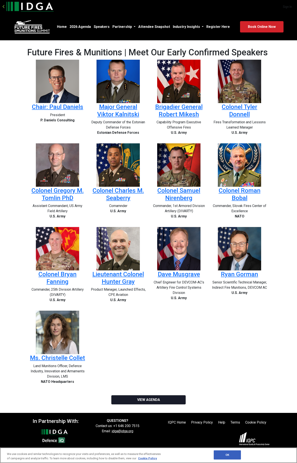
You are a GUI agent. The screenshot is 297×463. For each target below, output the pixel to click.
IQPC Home (177, 422)
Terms (235, 422)
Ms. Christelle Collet (57, 357)
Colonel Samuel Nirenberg (178, 194)
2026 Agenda (80, 27)
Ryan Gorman (239, 274)
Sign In (287, 6)
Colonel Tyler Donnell (239, 110)
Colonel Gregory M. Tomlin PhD (58, 194)
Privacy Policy (202, 422)
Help (221, 422)
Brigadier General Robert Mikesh (179, 110)
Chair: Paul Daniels (57, 106)
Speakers (102, 27)
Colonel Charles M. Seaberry (118, 194)
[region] (148, 455)
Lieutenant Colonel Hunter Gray (118, 278)
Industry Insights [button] (187, 27)
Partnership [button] (122, 27)
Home (62, 27)
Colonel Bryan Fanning (57, 278)
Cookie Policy (255, 422)
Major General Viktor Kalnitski (118, 110)
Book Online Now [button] (262, 27)
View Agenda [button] (148, 400)
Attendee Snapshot (154, 27)
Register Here (218, 27)
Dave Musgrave (179, 274)
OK (227, 454)
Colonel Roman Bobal (239, 194)
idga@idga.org (122, 431)
